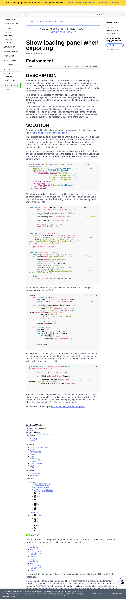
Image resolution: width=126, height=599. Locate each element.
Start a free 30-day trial (63, 31)
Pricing (32, 441)
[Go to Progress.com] (32, 536)
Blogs (32, 456)
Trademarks (46, 586)
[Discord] (35, 509)
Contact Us (34, 482)
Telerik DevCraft (31, 427)
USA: (42, 484)
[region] (63, 594)
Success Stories (35, 474)
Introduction (10, 19)
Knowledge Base (11, 85)
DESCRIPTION (41, 75)
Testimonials (34, 475)
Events (32, 465)
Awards (32, 549)
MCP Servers (30, 434)
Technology (34, 547)
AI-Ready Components (44, 434)
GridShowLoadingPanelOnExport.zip (68, 406)
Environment (39, 60)
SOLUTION (37, 125)
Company (33, 546)
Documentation (35, 451)
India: (42, 487)
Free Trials (34, 439)
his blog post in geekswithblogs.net (50, 133)
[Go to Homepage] (16, 11)
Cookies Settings (116, 594)
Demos (32, 449)
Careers (33, 555)
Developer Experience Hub (39, 447)
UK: (42, 486)
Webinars (33, 458)
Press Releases (35, 551)
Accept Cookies (97, 594)
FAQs (32, 467)
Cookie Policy (29, 595)
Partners (33, 462)
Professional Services (37, 460)
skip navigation (10, 11)
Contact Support (111, 45)
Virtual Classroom (36, 463)
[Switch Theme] (122, 14)
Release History (35, 453)
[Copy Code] (96, 164)
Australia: (43, 491)
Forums (32, 454)
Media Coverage (36, 553)
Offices (32, 556)
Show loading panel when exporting (51, 21)
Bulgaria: (43, 489)
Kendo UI (29, 430)
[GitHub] (35, 507)
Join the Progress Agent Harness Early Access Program (92, 2)
